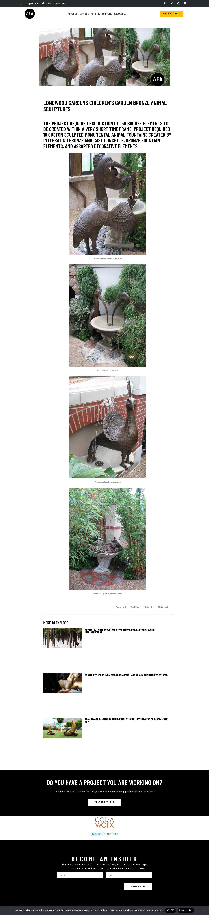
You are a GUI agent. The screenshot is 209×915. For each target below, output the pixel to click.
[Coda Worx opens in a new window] (104, 822)
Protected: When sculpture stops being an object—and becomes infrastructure (120, 631)
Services (84, 13)
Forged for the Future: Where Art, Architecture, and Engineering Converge (126, 674)
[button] (121, 607)
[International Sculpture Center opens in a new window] (104, 834)
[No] (205, 910)
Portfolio (107, 13)
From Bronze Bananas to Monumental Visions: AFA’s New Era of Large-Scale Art (126, 721)
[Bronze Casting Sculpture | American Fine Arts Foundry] (108, 204)
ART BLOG (95, 13)
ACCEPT (170, 910)
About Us (72, 13)
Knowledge (120, 13)
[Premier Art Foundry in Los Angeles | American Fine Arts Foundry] (29, 13)
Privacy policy (186, 910)
